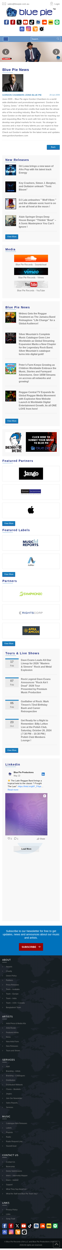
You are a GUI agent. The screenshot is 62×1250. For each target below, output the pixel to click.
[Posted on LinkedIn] (43, 774)
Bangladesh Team (13, 1007)
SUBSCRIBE (29, 947)
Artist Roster (11, 1028)
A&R (8, 1067)
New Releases (12, 1046)
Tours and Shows (13, 1051)
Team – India (11, 998)
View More (11, 236)
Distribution (10, 1080)
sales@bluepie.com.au (18, 4)
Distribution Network (14, 1085)
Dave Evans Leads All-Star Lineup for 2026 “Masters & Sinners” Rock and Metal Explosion (36, 665)
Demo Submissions (14, 1171)
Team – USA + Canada (15, 1003)
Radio (8, 1137)
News (8, 1037)
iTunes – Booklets (13, 1089)
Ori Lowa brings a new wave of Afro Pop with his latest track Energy (36, 169)
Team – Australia (13, 989)
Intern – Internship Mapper (17, 1176)
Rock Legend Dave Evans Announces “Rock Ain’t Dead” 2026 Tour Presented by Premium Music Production (36, 686)
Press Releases (12, 985)
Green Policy (11, 976)
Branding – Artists (13, 1071)
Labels (9, 1128)
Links (8, 1214)
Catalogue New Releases (16, 1123)
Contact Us (10, 1162)
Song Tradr (10, 1219)
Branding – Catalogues (15, 1076)
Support (9, 1185)
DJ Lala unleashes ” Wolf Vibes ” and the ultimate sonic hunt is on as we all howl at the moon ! (37, 203)
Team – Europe (12, 994)
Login (57, 4)
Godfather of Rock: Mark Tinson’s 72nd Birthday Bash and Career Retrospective (35, 706)
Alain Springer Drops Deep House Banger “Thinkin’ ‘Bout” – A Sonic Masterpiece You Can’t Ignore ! (37, 222)
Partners (9, 980)
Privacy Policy (11, 1210)
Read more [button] (13, 789)
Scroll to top (56, 1244)
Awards (9, 967)
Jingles (9, 1094)
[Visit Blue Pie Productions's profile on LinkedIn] (11, 774)
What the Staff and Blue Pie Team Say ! (22, 1194)
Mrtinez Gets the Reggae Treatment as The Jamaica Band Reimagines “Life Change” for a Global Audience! (37, 318)
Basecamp (10, 1166)
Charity (9, 971)
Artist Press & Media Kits (16, 1023)
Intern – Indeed (12, 1180)
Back (53, 147)
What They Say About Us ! (16, 1189)
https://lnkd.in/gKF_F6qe (29, 786)
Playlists (9, 1132)
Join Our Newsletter (14, 1098)
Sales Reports (12, 1103)
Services (9, 1107)
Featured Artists (12, 1032)
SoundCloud (11, 1146)
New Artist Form (12, 1042)
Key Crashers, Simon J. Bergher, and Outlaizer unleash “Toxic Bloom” (37, 186)
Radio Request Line (14, 1141)
